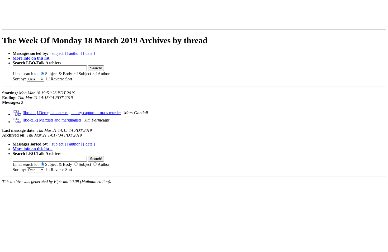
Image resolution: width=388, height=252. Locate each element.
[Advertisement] (97, 15)
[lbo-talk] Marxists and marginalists (52, 120)
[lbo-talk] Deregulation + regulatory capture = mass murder (72, 112)
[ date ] (89, 53)
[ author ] (74, 53)
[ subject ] (57, 53)
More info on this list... (33, 58)
